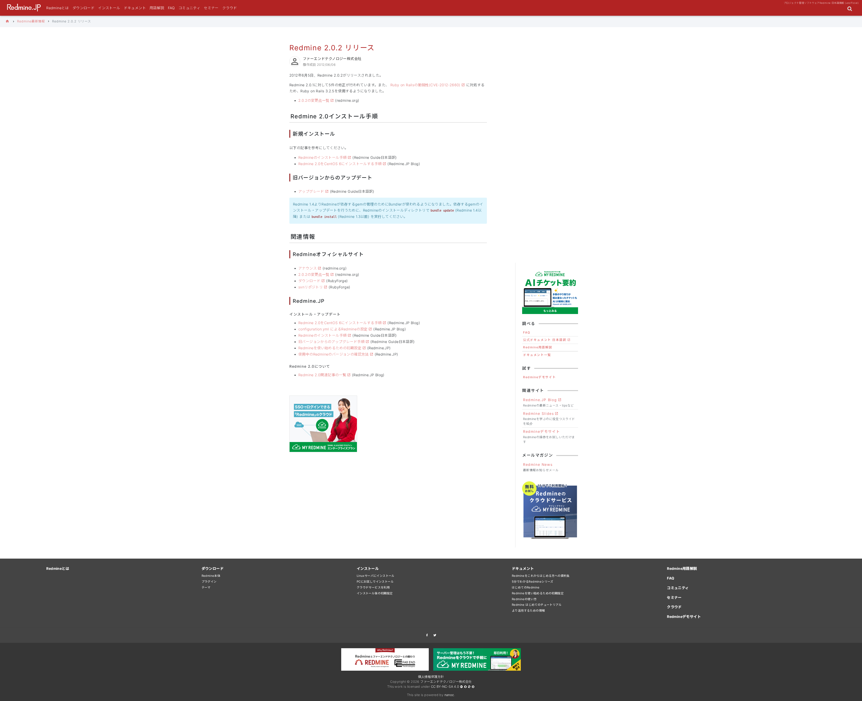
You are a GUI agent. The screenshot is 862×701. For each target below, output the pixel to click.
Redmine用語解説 (537, 347)
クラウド (229, 8)
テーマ (206, 587)
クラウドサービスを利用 (373, 587)
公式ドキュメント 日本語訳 (544, 340)
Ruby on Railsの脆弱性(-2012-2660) (425, 85)
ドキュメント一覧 (537, 355)
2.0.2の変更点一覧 (313, 100)
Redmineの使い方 (524, 599)
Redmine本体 (211, 575)
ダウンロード (84, 8)
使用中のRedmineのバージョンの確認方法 (333, 354)
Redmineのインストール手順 (322, 157)
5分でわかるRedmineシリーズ (532, 581)
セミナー (211, 8)
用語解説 (157, 8)
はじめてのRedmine (526, 587)
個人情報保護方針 (431, 677)
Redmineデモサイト (539, 377)
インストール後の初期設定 (375, 593)
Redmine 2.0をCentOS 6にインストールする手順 (340, 163)
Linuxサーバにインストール (376, 575)
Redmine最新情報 (31, 21)
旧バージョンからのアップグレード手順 (331, 341)
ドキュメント (135, 8)
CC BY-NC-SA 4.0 (445, 686)
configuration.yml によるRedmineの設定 (332, 329)
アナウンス (307, 268)
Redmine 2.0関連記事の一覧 (322, 375)
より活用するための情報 (528, 610)
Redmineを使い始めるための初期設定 (329, 348)
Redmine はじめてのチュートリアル (537, 604)
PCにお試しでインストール (375, 581)
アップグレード (311, 191)
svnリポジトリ (310, 287)
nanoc (449, 695)
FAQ (171, 8)
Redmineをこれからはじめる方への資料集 (541, 575)
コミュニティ (189, 8)
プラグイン (209, 581)
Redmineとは (57, 8)
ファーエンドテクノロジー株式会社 (446, 681)
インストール (109, 8)
